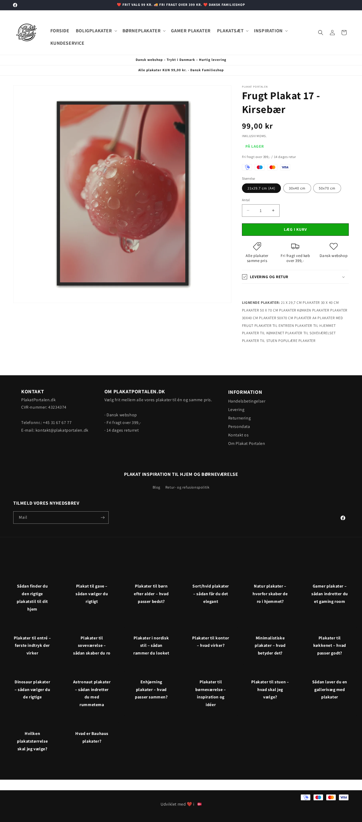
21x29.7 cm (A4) (261, 188)
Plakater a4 (305, 317)
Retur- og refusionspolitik (187, 487)
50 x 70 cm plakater (278, 310)
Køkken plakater (313, 310)
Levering (236, 409)
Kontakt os (238, 435)
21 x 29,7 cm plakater (300, 302)
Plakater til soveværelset (310, 333)
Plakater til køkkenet (263, 333)
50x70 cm (327, 188)
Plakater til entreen (274, 325)
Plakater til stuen (259, 340)
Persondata (239, 426)
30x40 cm (297, 188)
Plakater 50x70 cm (276, 317)
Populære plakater (296, 340)
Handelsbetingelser (247, 401)
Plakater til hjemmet (315, 325)
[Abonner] (102, 517)
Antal (246, 200)
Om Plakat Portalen (246, 443)
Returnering (239, 418)
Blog (156, 487)
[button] (96, 30)
